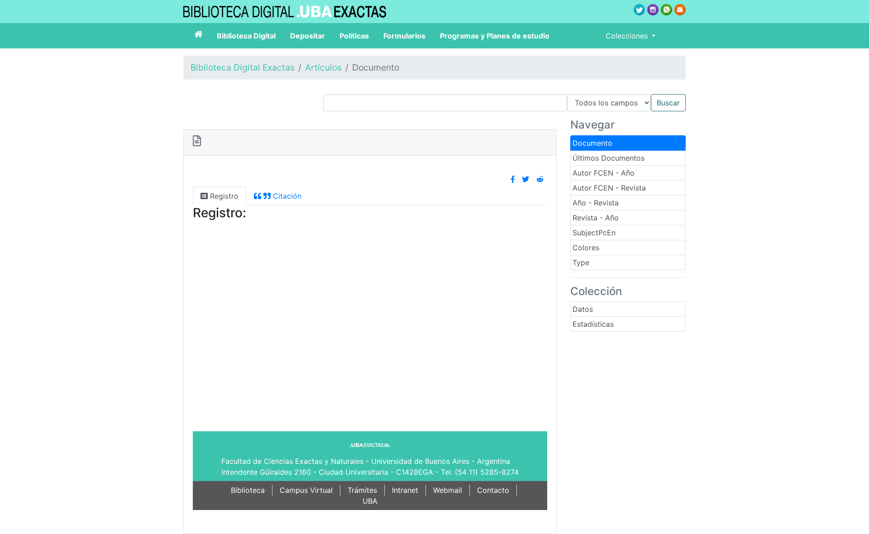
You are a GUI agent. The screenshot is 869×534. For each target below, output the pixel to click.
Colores (586, 247)
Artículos (323, 67)
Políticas (354, 35)
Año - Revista (596, 202)
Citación (286, 195)
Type (581, 262)
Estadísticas (593, 324)
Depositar (307, 35)
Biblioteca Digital (246, 35)
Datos (583, 309)
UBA (370, 500)
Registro (223, 195)
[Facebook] (512, 179)
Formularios (404, 35)
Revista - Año (596, 217)
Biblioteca (248, 490)
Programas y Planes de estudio (494, 35)
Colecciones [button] (628, 35)
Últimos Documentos (609, 157)
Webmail (447, 490)
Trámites (362, 490)
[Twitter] (525, 179)
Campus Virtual (306, 490)
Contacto (493, 490)
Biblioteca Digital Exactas (243, 67)
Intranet (405, 490)
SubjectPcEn (594, 232)
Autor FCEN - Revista (609, 187)
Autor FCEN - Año (604, 172)
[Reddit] (540, 179)
